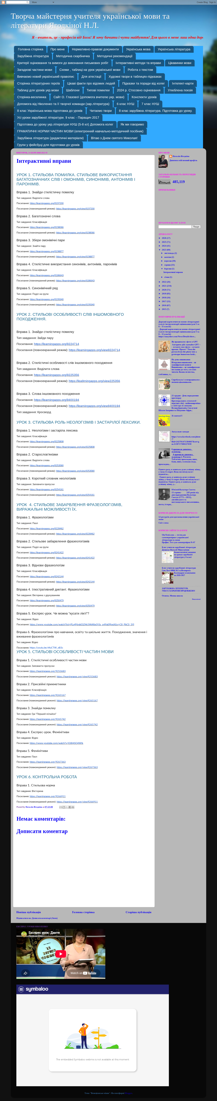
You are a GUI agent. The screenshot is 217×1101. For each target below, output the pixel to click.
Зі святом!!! (177, 416)
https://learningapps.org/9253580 (47, 465)
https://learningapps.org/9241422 (47, 552)
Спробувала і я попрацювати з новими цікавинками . (186, 381)
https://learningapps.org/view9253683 (77, 676)
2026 (164, 238)
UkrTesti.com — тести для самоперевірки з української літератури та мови (175, 537)
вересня (168, 261)
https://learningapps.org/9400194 (56, 400)
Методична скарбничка (73, 56)
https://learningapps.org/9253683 (48, 671)
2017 (164, 301)
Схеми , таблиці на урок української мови (89, 69)
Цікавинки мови (179, 63)
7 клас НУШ (150, 104)
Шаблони (72, 90)
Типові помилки (98, 90)
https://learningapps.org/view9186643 (75, 280)
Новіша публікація (28, 912)
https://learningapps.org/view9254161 (75, 494)
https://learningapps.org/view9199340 (75, 304)
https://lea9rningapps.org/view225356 (94, 381)
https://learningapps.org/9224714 (56, 344)
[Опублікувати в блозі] (63, 807)
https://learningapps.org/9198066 (47, 227)
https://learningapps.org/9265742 (48, 719)
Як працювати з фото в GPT (185, 342)
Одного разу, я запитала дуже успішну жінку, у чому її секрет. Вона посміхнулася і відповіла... (179, 471)
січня (167, 277)
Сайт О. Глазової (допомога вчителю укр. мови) (89, 97)
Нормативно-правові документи (95, 49)
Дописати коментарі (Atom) (45, 918)
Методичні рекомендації (114, 56)
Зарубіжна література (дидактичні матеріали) (50, 138)
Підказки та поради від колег (143, 83)
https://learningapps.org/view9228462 (75, 533)
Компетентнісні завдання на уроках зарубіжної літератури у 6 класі (185, 554)
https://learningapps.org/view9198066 (75, 232)
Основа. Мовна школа (172, 596)
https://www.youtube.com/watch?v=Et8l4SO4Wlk (56, 743)
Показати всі (196, 599)
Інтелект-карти (182, 83)
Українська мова (138, 49)
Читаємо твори (101, 110)
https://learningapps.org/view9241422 (75, 557)
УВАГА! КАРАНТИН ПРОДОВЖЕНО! (178, 591)
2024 (164, 246)
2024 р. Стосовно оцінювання (138, 90)
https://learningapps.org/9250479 (47, 600)
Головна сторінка (30, 49)
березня (168, 269)
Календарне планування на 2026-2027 (184, 574)
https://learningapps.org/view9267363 (77, 767)
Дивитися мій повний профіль (183, 160)
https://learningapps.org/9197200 (47, 203)
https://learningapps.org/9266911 (48, 796)
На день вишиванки (181, 359)
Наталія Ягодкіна (181, 156)
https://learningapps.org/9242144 (47, 576)
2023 (164, 250)
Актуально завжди (180, 432)
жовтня (168, 257)
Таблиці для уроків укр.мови (38, 90)
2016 (164, 305)
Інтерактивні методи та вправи (138, 63)
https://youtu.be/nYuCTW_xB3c (46, 648)
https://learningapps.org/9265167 (48, 695)
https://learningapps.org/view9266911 (77, 802)
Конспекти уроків (144, 97)
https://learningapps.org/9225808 (47, 441)
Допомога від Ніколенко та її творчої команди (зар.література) (63, 104)
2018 (164, 298)
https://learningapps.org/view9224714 (94, 350)
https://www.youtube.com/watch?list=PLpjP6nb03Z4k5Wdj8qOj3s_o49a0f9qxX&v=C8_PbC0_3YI (82, 624)
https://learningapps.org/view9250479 (75, 605)
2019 (164, 294)
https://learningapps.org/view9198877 (75, 256)
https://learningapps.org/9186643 (47, 275)
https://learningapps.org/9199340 (47, 299)
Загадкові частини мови (34, 69)
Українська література (174, 49)
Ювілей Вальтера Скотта (183, 490)
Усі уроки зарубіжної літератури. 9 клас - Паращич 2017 (58, 117)
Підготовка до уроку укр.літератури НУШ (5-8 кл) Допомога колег (65, 124)
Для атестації (91, 76)
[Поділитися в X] (66, 807)
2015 (164, 309)
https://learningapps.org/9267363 (48, 762)
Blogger (128, 1093)
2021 (164, 286)
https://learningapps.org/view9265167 (77, 700)
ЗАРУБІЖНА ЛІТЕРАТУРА (175, 588)
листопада (169, 253)
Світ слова (164, 523)
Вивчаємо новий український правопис (45, 76)
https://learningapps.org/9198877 (47, 251)
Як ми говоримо (132, 124)
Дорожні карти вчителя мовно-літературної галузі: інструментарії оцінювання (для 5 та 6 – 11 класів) (179, 324)
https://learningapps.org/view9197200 (75, 208)
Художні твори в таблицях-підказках (135, 76)
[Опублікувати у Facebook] (69, 807)
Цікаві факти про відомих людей (91, 83)
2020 (164, 290)
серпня (167, 265)
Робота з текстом (140, 69)
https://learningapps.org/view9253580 (75, 470)
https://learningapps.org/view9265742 (77, 724)
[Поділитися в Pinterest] (73, 807)
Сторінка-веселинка (31, 97)
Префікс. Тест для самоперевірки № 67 (178, 542)
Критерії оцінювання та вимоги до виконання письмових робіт (62, 63)
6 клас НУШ (125, 104)
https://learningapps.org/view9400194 (94, 406)
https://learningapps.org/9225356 (56, 375)
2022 (164, 282)
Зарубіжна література (33, 56)
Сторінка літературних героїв (38, 83)
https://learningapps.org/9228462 (47, 528)
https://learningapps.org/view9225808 (75, 447)
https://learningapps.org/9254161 (47, 489)
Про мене (58, 49)
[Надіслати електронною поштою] (60, 807)
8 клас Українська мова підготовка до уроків (49, 110)
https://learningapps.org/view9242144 (75, 581)
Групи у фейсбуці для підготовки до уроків (48, 145)
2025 (164, 242)
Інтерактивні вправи (173, 272)
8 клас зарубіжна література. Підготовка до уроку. (155, 110)
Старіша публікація (138, 912)
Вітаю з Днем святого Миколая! (114, 138)
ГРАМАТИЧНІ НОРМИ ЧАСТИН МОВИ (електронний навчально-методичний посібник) (80, 131)
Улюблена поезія (180, 90)
